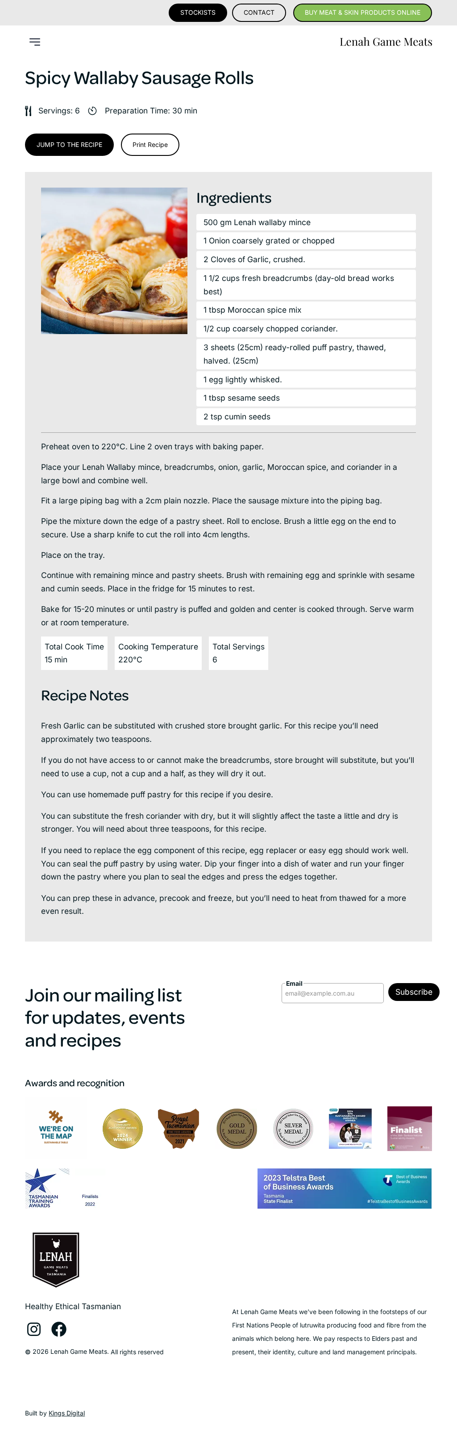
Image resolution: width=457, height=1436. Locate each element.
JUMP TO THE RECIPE (69, 144)
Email (294, 983)
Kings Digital (67, 1413)
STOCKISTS (198, 12)
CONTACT (259, 12)
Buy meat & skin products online (362, 12)
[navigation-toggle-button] (35, 42)
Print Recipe (150, 144)
